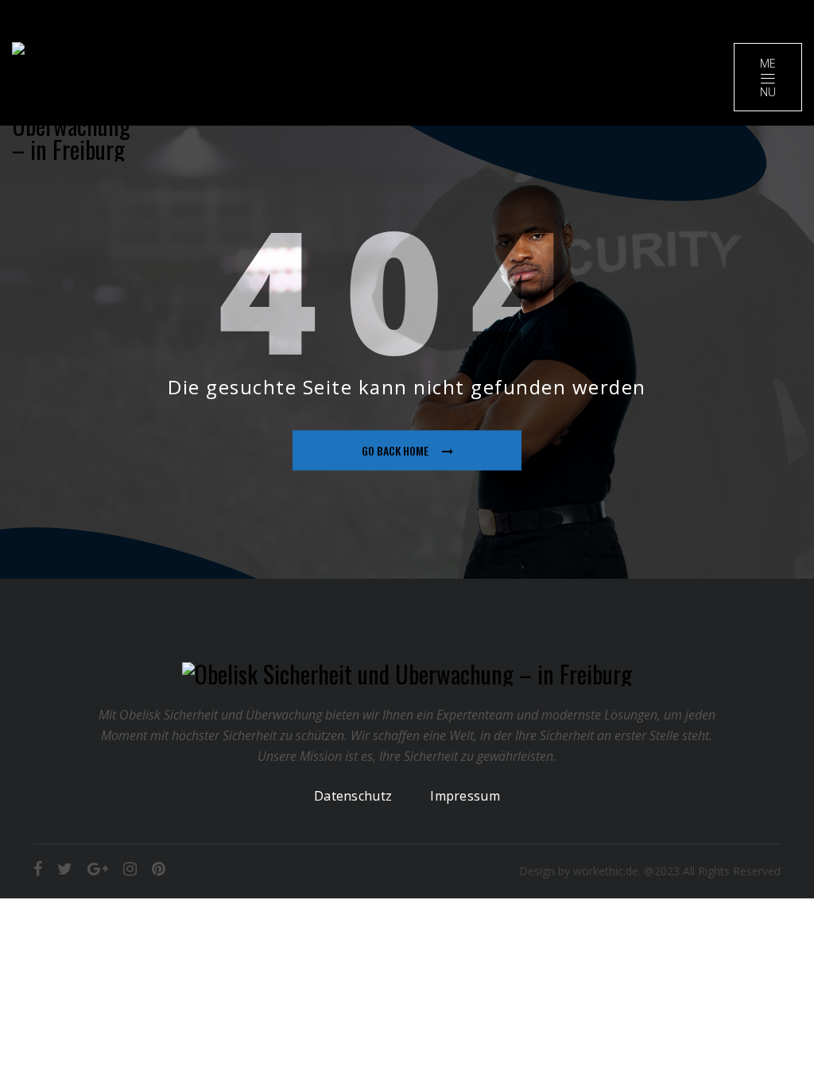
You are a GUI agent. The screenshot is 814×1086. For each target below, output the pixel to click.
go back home (395, 450)
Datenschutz (353, 796)
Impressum (465, 796)
